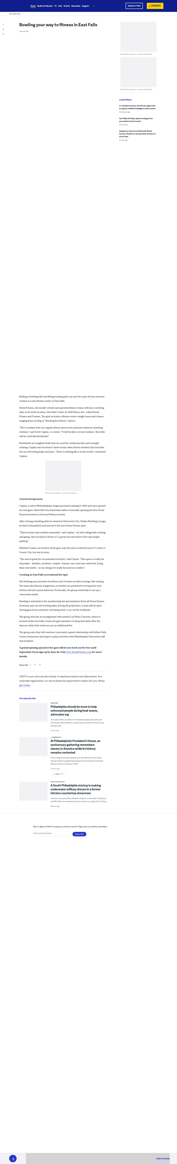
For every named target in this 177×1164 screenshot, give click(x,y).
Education (75, 5)
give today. (25, 685)
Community (56, 737)
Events (67, 5)
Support (85, 5)
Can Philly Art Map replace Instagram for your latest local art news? (136, 119)
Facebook (30, 664)
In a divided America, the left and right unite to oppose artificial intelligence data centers (137, 107)
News (33, 5)
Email (39, 664)
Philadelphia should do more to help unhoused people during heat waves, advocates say (74, 710)
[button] (13, 1158)
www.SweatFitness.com (78, 652)
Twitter (35, 664)
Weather (54, 703)
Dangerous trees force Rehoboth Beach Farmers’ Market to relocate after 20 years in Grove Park (137, 134)
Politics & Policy (58, 782)
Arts (60, 5)
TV (55, 5)
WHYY (16, 6)
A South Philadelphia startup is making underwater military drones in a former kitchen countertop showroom (76, 789)
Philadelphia (14, 14)
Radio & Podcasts (45, 5)
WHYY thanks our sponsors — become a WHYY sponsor (61, 493)
